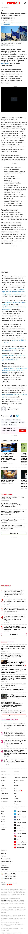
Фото (15, 793)
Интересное (4, 801)
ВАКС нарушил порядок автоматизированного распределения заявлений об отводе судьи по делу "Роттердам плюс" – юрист (12, 704)
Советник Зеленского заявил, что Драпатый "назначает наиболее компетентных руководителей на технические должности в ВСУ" (14, 592)
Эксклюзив (17, 790)
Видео (15, 796)
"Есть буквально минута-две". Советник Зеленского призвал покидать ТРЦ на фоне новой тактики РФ (13, 671)
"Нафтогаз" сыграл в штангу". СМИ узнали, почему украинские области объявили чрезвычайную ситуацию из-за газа (9, 457)
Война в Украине (5, 775)
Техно (2, 790)
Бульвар (4, 467)
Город (2, 808)
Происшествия (5, 796)
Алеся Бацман (20, 830)
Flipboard (19, 836)
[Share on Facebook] (11, 416)
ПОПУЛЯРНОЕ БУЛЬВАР (9, 719)
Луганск (3, 829)
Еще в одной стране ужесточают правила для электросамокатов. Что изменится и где (13, 648)
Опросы (16, 798)
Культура (3, 788)
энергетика (4, 422)
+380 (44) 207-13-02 (10, 876)
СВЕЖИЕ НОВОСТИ (7, 642)
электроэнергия (13, 422)
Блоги (15, 782)
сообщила (5, 63)
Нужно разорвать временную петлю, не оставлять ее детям (13, 519)
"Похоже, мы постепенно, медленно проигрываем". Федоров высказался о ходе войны (15, 627)
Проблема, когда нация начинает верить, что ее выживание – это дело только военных (13, 527)
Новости (3, 771)
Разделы (16, 771)
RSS (18, 839)
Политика (3, 777)
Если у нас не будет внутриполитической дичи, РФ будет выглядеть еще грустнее (11, 505)
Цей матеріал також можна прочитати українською (14, 23)
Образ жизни (4, 793)
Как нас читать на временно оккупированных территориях (5, 866)
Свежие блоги (6, 494)
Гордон (3, 7)
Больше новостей (14, 715)
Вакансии (3, 853)
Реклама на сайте (5, 858)
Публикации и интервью (20, 777)
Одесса (3, 816)
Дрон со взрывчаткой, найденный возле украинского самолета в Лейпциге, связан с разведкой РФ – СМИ (13, 678)
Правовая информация (7, 861)
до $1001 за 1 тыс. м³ (9, 360)
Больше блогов (14, 533)
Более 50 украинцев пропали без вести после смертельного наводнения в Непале (16, 696)
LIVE (15, 788)
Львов (2, 813)
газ (2, 419)
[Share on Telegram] (17, 416)
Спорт (2, 785)
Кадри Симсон (12, 424)
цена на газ (4, 424)
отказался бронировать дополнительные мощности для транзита (13, 292)
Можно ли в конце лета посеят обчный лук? (8, 480)
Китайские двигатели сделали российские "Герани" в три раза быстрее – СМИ (13, 711)
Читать (22, 430)
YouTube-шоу (17, 801)
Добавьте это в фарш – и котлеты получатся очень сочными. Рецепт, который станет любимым (14, 761)
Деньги (11, 463)
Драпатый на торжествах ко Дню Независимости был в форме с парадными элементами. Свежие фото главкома (15, 752)
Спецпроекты (17, 804)
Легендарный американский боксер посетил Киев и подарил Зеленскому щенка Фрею (15, 601)
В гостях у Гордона (19, 780)
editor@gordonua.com (10, 878)
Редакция (3, 856)
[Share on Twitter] (14, 416)
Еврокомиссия (16, 419)
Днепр (2, 824)
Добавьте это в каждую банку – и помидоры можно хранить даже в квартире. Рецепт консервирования (15, 733)
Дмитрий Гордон (21, 811)
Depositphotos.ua (5, 900)
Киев (2, 811)
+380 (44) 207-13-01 (10, 874)
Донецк (3, 819)
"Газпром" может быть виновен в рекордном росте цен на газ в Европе (14, 370)
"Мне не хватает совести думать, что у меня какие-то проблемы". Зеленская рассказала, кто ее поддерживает (15, 743)
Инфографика (4, 798)
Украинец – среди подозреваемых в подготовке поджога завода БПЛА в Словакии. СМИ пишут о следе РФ (11, 655)
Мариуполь (4, 827)
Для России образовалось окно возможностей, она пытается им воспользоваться (12, 512)
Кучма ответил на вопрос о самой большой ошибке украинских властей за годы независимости (15, 609)
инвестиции (8, 419)
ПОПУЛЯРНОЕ (6, 586)
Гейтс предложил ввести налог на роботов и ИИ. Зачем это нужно (13, 684)
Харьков (3, 821)
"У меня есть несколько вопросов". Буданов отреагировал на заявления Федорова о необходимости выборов (15, 619)
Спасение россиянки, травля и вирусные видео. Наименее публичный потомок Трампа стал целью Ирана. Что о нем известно (13, 663)
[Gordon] (13, 3)
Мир (7, 7)
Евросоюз (21, 422)
